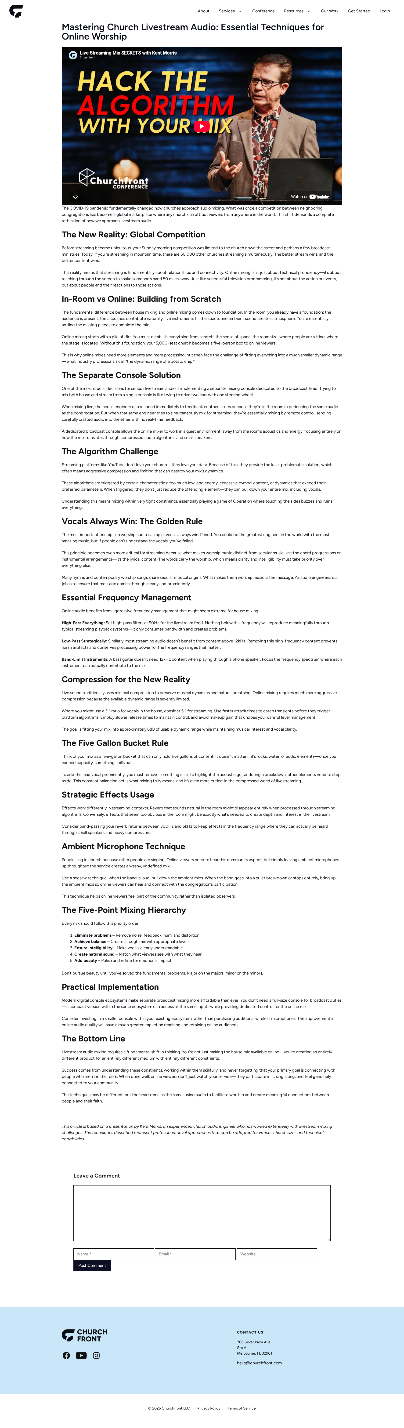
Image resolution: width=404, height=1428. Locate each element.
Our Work (330, 11)
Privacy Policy (208, 1408)
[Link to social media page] (66, 1355)
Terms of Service (242, 1408)
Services (227, 11)
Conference (263, 11)
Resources (293, 11)
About (203, 11)
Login (385, 11)
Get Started (359, 11)
